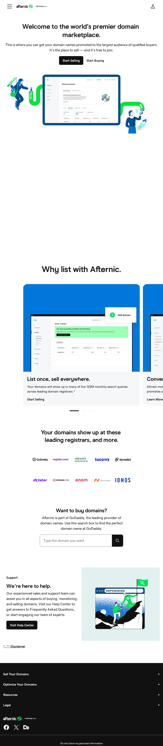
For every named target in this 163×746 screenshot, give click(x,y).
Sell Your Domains (16, 674)
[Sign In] (153, 6)
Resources (10, 694)
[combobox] (76, 540)
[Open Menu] (8, 6)
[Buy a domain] (117, 541)
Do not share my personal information (81, 743)
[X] (16, 729)
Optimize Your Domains (20, 684)
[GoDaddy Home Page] (19, 719)
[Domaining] (26, 729)
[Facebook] (6, 729)
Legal (7, 705)
